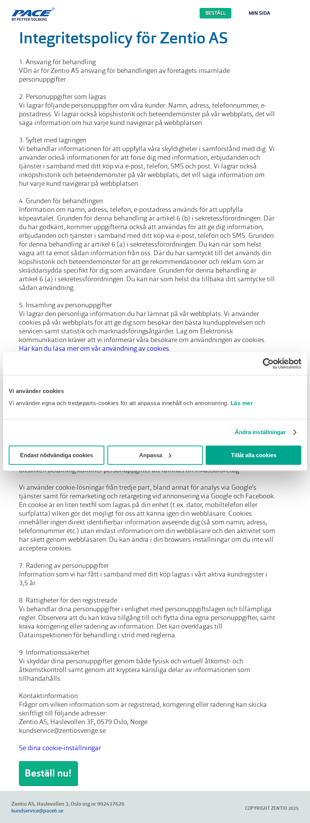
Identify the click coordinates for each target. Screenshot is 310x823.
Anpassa (150, 455)
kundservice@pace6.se (37, 810)
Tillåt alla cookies (253, 455)
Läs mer (242, 403)
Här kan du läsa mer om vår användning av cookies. (94, 348)
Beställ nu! (48, 773)
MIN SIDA (259, 13)
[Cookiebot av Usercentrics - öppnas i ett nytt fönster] (268, 363)
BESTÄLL (215, 13)
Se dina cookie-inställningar (60, 747)
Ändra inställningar (260, 432)
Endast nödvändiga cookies (56, 455)
